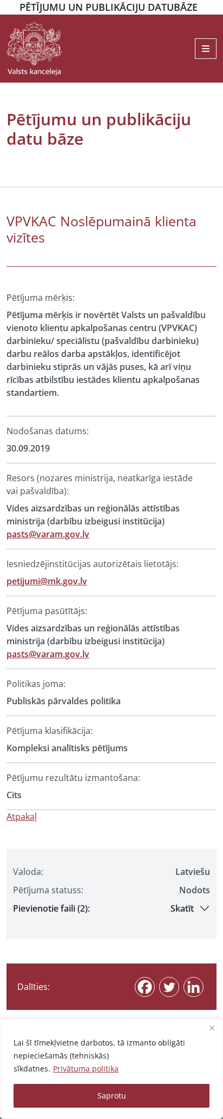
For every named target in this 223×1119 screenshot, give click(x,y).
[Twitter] (169, 987)
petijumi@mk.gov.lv (46, 581)
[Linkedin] (193, 987)
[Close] (211, 1027)
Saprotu (111, 1095)
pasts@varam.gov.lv (47, 534)
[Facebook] (145, 987)
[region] (111, 1069)
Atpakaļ (21, 817)
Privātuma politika (86, 1068)
